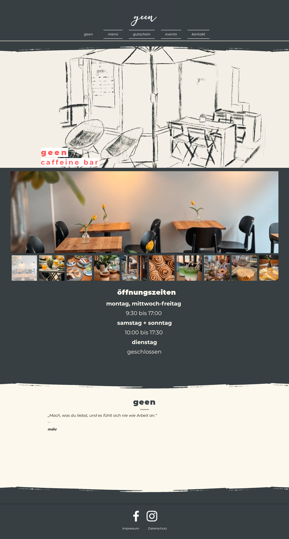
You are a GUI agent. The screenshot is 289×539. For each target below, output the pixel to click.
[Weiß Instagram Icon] (152, 516)
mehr (52, 429)
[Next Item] (271, 212)
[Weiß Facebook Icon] (136, 516)
